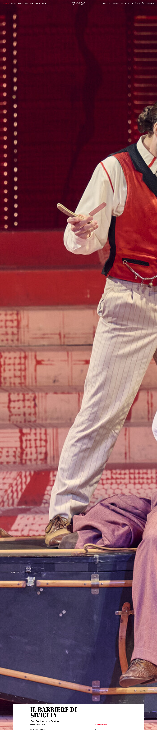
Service (20, 3)
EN (122, 3)
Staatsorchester (40, 3)
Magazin (116, 3)
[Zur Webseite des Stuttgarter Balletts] (137, 3)
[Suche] (128, 3)
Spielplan (6, 3)
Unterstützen (107, 3)
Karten (13, 3)
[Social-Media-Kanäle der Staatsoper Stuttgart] (125, 3)
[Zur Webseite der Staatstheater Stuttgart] (150, 3)
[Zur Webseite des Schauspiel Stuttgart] (143, 3)
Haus (26, 3)
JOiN (31, 3)
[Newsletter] (132, 3)
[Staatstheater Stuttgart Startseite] (78, 3)
